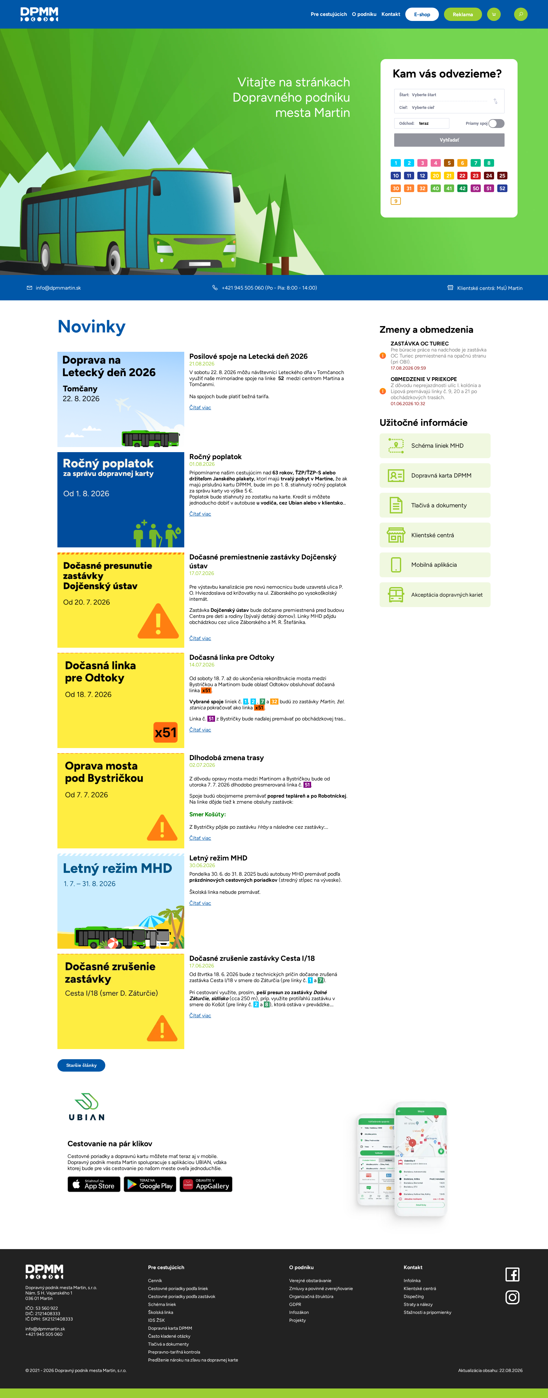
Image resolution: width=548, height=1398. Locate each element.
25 (502, 176)
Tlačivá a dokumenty (168, 1344)
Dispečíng (414, 1296)
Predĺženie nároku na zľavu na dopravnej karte (193, 1360)
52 (502, 188)
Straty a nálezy (418, 1304)
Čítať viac (200, 408)
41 (449, 188)
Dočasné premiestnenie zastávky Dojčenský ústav (262, 561)
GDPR (295, 1304)
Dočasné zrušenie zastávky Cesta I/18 (252, 958)
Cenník (155, 1280)
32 (422, 188)
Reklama (463, 14)
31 (409, 188)
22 (462, 176)
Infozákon (299, 1312)
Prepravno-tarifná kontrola (174, 1352)
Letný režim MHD (218, 857)
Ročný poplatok (215, 456)
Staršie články (81, 1065)
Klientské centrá (420, 1288)
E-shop (422, 14)
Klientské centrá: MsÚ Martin (489, 288)
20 (436, 176)
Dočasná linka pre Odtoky (231, 657)
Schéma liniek (162, 1304)
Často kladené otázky (169, 1336)
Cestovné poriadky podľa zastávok (181, 1296)
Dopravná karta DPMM (170, 1328)
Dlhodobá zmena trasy (226, 757)
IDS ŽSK (156, 1320)
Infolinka (412, 1280)
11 (409, 176)
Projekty (297, 1320)
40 (436, 188)
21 (449, 176)
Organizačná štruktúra (311, 1296)
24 (489, 176)
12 (422, 176)
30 (396, 188)
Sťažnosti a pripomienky (427, 1312)
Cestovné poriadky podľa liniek (178, 1288)
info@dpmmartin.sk (58, 288)
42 (463, 188)
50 (476, 188)
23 (476, 176)
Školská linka (160, 1312)
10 (396, 176)
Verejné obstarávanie (310, 1280)
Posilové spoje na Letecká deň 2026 (248, 356)
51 (489, 188)
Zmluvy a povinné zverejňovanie (321, 1288)
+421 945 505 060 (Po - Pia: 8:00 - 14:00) (269, 288)
